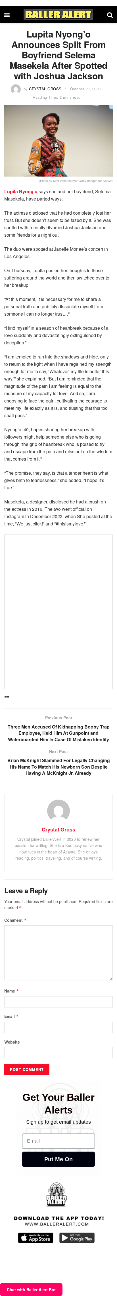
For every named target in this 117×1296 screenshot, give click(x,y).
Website (12, 1042)
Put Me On (58, 1159)
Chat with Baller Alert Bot (31, 1289)
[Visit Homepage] (58, 14)
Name (11, 991)
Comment (15, 920)
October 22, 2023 (85, 88)
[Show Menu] (7, 14)
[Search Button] (110, 14)
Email (11, 1016)
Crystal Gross (45, 88)
